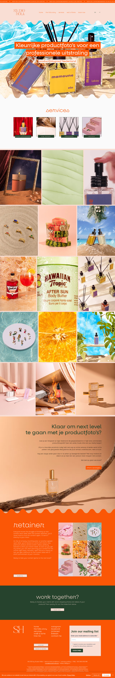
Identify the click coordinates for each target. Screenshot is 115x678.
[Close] (113, 675)
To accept (106, 675)
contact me (56, 636)
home (36, 626)
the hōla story (40, 629)
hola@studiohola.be (52, 663)
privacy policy (66, 661)
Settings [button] (88, 675)
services (38, 631)
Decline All (96, 675)
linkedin (54, 633)
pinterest (55, 631)
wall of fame (39, 633)
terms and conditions (52, 661)
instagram (56, 626)
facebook (55, 629)
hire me (37, 636)
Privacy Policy (71, 675)
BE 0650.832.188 (82, 661)
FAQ (74, 661)
